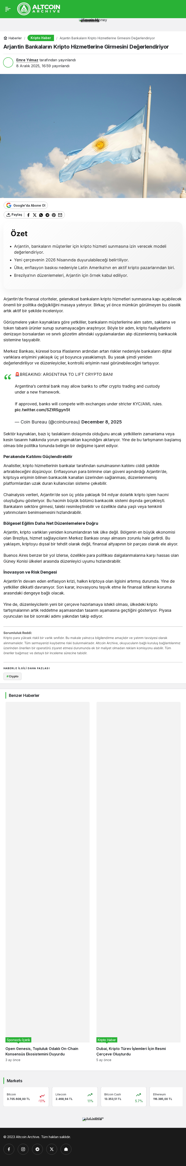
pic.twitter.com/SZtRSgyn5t (42, 409)
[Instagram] (23, 1149)
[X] (51, 1149)
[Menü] (7, 9)
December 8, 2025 (101, 422)
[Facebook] (8, 1149)
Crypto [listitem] (12, 676)
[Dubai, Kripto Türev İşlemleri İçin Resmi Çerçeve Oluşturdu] (138, 882)
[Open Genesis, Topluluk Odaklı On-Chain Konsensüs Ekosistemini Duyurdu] (47, 882)
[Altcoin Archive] (38, 8)
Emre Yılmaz (27, 60)
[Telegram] (37, 1149)
